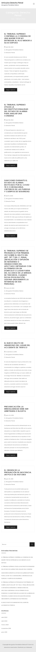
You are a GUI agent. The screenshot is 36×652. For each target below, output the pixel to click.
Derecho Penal (10, 52)
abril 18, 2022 (9, 47)
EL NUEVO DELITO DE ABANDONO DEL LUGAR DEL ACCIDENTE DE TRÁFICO (17, 345)
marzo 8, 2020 (10, 288)
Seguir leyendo (10, 89)
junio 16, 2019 (9, 479)
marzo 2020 (5, 625)
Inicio (12, 19)
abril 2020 (4, 621)
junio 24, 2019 (10, 415)
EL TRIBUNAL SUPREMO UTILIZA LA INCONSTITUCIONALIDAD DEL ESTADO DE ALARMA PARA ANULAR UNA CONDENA (16, 110)
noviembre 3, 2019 (11, 352)
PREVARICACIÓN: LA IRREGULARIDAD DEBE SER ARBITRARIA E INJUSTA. (16, 408)
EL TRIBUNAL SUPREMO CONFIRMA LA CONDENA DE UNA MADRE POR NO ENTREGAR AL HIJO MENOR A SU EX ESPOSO (18, 38)
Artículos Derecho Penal (12, 2)
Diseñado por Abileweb (25, 647)
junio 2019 (4, 632)
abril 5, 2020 (9, 196)
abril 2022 (4, 617)
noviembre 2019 (6, 628)
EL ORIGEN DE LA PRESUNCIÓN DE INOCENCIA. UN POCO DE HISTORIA (18, 472)
